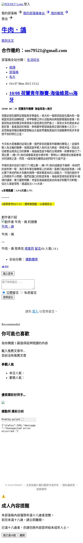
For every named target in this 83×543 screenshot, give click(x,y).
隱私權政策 (68, 485)
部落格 (14, 72)
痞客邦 (29, 248)
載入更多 (8, 273)
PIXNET (18, 485)
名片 (12, 77)
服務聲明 (41, 489)
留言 (38, 248)
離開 (22, 535)
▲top (5, 266)
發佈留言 (8, 297)
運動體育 (31, 259)
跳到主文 (8, 40)
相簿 (12, 67)
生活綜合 (33, 59)
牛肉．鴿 (14, 29)
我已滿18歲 (9, 535)
